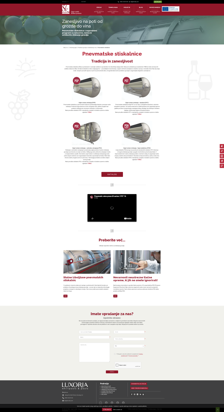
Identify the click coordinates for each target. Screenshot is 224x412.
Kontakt (83, 1)
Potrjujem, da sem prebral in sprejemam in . (130, 354)
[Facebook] (131, 394)
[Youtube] (143, 394)
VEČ (65, 296)
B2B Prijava (158, 1)
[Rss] (140, 394)
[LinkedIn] (137, 394)
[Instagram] (134, 394)
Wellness (104, 394)
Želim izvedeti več (117, 409)
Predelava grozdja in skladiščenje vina (87, 47)
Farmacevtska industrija (108, 389)
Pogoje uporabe (133, 355)
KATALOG (112, 174)
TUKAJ (90, 112)
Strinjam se (107, 409)
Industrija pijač (73, 47)
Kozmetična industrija (108, 391)
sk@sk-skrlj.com (68, 400)
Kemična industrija (107, 392)
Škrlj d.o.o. (65, 47)
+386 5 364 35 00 (68, 398)
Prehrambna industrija (108, 388)
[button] (65, 2)
